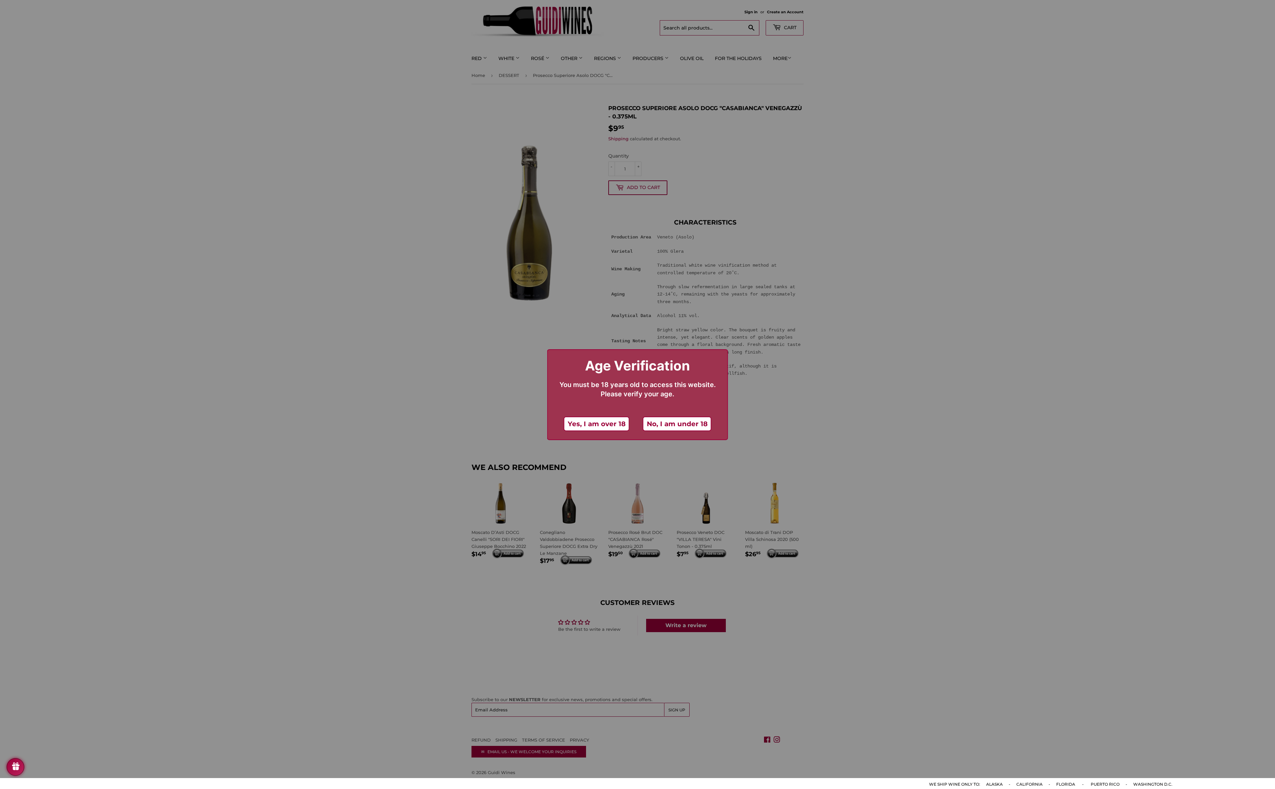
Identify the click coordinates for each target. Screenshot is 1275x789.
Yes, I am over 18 (597, 424)
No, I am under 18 (677, 424)
